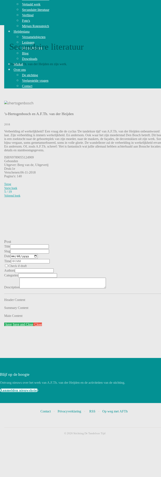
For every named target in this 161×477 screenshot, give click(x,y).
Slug (7, 251)
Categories (11, 275)
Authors (9, 270)
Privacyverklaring (69, 411)
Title (7, 246)
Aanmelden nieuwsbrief (19, 390)
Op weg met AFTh (115, 411)
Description (11, 287)
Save (8, 324)
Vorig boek (10, 188)
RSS (92, 411)
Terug (7, 184)
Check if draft (17, 266)
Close (38, 324)
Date (7, 256)
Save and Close (23, 324)
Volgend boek (12, 195)
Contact (45, 411)
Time (7, 261)
